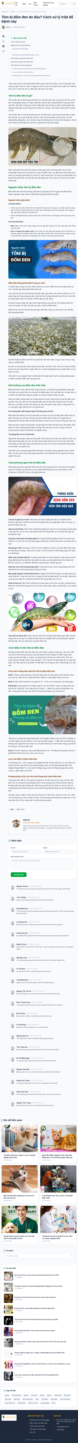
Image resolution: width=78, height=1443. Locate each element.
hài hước (34, 1395)
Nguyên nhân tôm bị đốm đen (20, 45)
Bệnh (24, 4)
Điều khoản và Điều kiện (38, 1423)
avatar (42, 1395)
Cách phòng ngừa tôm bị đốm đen (22, 62)
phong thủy (21, 1403)
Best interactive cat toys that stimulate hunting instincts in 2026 (37, 1275)
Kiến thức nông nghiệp (48, 4)
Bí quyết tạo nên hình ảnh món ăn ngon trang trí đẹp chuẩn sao (35, 1297)
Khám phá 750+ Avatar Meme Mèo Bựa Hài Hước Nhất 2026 (35, 1308)
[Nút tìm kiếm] (74, 4)
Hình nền (67, 1395)
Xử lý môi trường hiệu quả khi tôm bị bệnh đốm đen (29, 68)
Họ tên (13, 848)
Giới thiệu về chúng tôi (38, 1429)
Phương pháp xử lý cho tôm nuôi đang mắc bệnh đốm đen (32, 75)
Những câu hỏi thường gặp (39, 1420)
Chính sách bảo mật (37, 1426)
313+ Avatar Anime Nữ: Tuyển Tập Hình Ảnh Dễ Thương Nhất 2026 (36, 1375)
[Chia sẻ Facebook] (3, 36)
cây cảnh (8, 1399)
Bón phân (54, 1399)
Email (45, 848)
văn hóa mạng (65, 1399)
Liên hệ (32, 1432)
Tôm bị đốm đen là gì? (18, 42)
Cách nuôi (57, 1395)
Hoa (29, 4)
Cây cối (16, 4)
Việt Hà (26, 820)
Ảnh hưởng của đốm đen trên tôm (22, 58)
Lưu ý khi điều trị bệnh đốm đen (23, 72)
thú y (53, 1403)
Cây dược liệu (16, 1395)
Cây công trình (10, 1403)
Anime (26, 1395)
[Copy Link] (3, 51)
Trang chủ (5, 11)
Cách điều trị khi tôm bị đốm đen (21, 65)
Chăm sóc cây (33, 1403)
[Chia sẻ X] (3, 41)
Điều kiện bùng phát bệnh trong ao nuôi (26, 55)
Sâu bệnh (45, 1399)
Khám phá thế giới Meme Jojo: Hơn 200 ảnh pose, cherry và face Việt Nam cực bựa (42, 1364)
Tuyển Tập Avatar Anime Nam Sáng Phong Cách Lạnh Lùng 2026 (36, 1319)
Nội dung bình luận (17, 856)
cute (37, 1399)
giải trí (49, 1395)
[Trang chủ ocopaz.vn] (8, 4)
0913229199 (60, 1429)
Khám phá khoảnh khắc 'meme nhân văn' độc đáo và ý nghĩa (35, 1330)
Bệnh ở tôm (20, 809)
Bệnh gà (17, 1399)
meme (7, 1395)
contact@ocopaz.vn (63, 1426)
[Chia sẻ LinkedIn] (3, 46)
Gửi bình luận (18, 875)
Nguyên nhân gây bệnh (20, 49)
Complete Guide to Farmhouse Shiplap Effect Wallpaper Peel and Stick (38, 1286)
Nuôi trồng (35, 4)
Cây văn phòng (28, 1399)
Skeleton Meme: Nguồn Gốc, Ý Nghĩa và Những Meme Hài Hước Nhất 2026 (39, 1353)
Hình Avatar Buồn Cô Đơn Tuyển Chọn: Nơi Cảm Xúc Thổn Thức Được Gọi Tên (40, 1341)
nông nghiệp (45, 1403)
